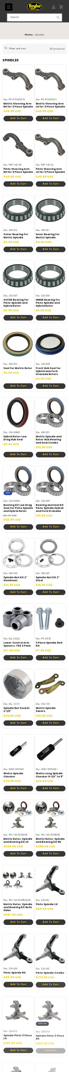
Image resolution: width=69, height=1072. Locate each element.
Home (29, 35)
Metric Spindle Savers (46, 710)
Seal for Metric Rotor (18, 368)
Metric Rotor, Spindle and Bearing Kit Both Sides (18, 907)
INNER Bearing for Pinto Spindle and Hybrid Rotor (48, 302)
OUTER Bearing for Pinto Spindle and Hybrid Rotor (16, 302)
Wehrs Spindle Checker (13, 775)
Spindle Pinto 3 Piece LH (18, 1036)
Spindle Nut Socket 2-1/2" (17, 710)
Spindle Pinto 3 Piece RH (50, 1036)
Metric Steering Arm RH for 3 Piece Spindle (18, 105)
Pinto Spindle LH (47, 904)
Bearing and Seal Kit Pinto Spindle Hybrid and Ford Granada (50, 508)
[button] (8, 7)
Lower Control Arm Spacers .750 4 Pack (17, 644)
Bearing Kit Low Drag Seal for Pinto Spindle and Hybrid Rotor (18, 508)
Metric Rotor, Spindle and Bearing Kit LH (18, 840)
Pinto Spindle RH (15, 972)
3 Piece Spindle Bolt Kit (49, 644)
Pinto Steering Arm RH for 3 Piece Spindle (18, 170)
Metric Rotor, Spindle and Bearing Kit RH (50, 840)
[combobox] (34, 17)
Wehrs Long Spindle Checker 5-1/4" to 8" (49, 775)
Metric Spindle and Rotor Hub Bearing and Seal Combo (49, 439)
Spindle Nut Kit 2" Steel (48, 579)
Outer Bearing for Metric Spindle (16, 236)
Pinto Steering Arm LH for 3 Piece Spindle (50, 170)
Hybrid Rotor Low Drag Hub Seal (15, 438)
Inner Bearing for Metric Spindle (48, 236)
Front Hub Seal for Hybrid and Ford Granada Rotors (48, 371)
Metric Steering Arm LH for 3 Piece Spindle (50, 105)
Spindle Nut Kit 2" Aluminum (15, 579)
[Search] (58, 17)
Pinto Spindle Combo (50, 972)
